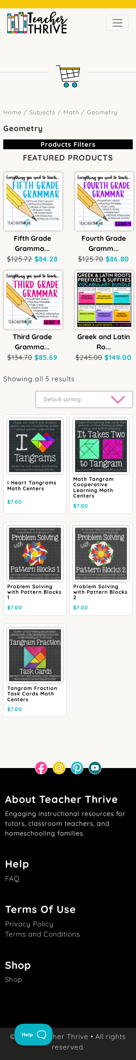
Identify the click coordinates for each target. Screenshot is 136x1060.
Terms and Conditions (42, 934)
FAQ (12, 878)
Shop (13, 979)
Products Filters (68, 144)
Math (71, 112)
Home (12, 112)
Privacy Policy (29, 923)
